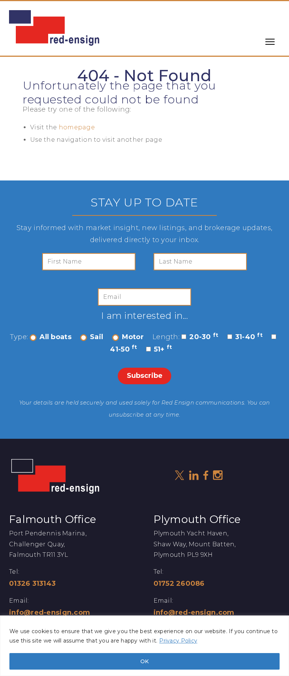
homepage (77, 127)
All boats (55, 337)
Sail (96, 337)
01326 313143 (32, 583)
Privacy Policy (178, 640)
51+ (163, 349)
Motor (133, 337)
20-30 (203, 337)
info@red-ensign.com (49, 612)
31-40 (249, 337)
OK (144, 661)
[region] (144, 645)
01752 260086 (179, 583)
